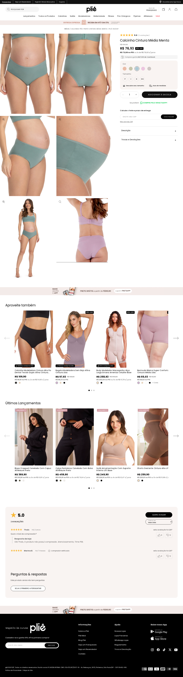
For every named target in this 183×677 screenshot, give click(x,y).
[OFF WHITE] (23, 480)
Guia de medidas (159, 86)
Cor (124, 64)
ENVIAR (51, 645)
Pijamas (137, 16)
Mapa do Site (28, 670)
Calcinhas (62, 16)
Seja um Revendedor (23, 2)
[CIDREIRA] (131, 69)
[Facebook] (158, 650)
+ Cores (155, 383)
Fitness (111, 16)
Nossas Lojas (120, 631)
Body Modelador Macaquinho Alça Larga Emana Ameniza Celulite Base (114, 371)
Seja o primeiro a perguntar (28, 588)
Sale (158, 16)
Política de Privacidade (13, 670)
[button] (176, 9)
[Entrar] (169, 9)
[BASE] (19, 383)
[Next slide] (176, 338)
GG (142, 79)
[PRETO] (16, 383)
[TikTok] (164, 650)
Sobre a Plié (83, 631)
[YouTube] (176, 650)
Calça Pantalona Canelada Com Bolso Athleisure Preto (74, 469)
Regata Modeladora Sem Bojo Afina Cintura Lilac (73, 371)
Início (66, 29)
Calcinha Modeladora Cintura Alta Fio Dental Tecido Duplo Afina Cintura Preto (33, 372)
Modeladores (84, 16)
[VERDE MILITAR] (19, 480)
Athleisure (148, 16)
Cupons (62, 2)
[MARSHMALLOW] (143, 69)
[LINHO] (124, 69)
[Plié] (25, 628)
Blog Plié (82, 640)
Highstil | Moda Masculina (45, 2)
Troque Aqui (6, 2)
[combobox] (24, 9)
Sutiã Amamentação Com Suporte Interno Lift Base (113, 469)
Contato (81, 654)
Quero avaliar (159, 515)
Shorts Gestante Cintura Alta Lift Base (155, 468)
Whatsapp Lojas (121, 640)
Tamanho (127, 74)
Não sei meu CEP (126, 121)
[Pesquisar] (8, 9)
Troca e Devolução (123, 649)
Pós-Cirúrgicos (123, 16)
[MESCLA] (149, 69)
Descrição (148, 131)
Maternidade (99, 16)
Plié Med (82, 635)
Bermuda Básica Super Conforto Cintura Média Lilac (153, 371)
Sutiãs (72, 16)
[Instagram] (152, 650)
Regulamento (120, 644)
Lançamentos (29, 16)
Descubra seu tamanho (135, 86)
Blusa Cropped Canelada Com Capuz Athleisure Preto (33, 469)
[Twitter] (170, 650)
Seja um (151, 9)
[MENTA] (137, 69)
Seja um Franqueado (87, 644)
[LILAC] (57, 383)
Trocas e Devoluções (148, 140)
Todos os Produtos (46, 16)
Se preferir (148, 103)
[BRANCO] (146, 383)
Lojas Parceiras (121, 635)
